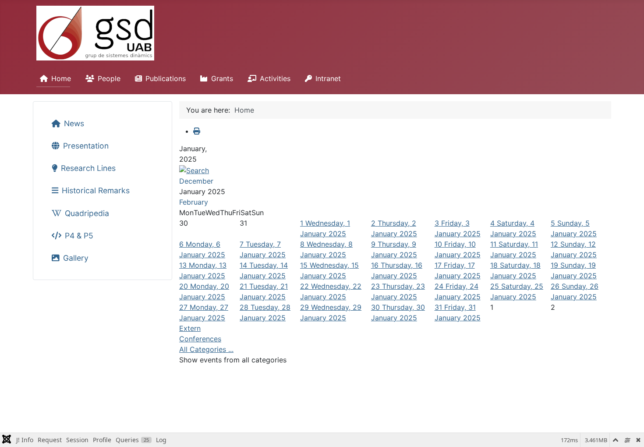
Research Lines (88, 168)
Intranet (328, 78)
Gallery (75, 258)
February (193, 202)
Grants (222, 78)
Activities (275, 78)
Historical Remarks (96, 190)
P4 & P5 (79, 235)
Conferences (200, 338)
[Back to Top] (628, 431)
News (74, 123)
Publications (165, 78)
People (109, 78)
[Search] (194, 169)
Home (61, 78)
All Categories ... (206, 349)
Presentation (86, 145)
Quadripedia (87, 213)
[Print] (196, 131)
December (196, 181)
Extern (190, 328)
